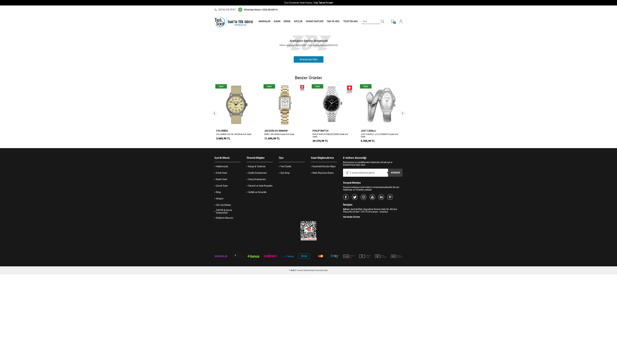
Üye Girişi (285, 173)
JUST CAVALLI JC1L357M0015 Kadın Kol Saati (352, 135)
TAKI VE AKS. (333, 21)
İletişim (220, 198)
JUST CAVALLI (340, 130)
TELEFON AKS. (350, 21)
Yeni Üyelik (285, 166)
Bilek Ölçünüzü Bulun (323, 173)
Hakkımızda (222, 166)
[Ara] (382, 21)
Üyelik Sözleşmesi (257, 173)
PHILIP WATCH (293, 130)
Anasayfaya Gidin (308, 59)
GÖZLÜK (298, 21)
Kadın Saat (221, 179)
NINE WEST (387, 130)
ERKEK (287, 21)
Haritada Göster (351, 217)
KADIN (277, 21)
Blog (218, 192)
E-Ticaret (299, 270)
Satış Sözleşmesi (257, 179)
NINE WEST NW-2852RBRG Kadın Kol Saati (400, 134)
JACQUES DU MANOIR (248, 130)
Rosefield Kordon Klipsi (324, 166)
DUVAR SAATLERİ (314, 21)
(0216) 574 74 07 (227, 9)
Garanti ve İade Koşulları (260, 185)
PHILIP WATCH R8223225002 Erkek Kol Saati (302, 135)
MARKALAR (264, 21)
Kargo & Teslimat (256, 166)
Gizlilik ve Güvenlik (257, 192)
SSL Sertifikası (223, 205)
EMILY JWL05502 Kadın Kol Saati (252, 134)
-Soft (292, 270)
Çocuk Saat (222, 185)
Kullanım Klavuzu (224, 218)
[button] (214, 113)
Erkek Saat (221, 173)
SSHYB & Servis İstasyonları (224, 211)
